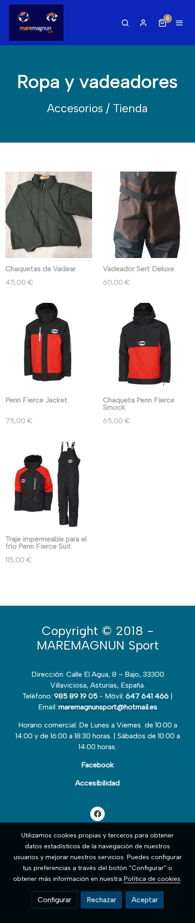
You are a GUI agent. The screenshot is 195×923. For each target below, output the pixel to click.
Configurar (54, 899)
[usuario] (143, 23)
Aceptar (145, 899)
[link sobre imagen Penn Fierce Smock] (146, 346)
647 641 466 (147, 696)
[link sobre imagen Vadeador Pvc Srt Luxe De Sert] (146, 215)
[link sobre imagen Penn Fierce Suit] (48, 485)
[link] (36, 23)
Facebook (97, 764)
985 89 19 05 (76, 696)
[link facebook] (97, 813)
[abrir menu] (179, 23)
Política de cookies (152, 879)
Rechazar (101, 899)
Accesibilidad (97, 783)
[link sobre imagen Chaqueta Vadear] (48, 215)
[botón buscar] (125, 23)
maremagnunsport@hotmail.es (107, 707)
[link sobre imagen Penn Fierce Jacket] (48, 346)
